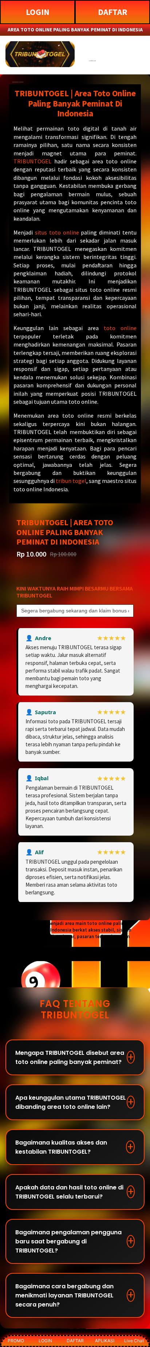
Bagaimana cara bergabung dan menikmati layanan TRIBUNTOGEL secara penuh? (64, 1295)
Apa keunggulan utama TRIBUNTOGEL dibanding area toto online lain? (70, 1102)
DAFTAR (112, 12)
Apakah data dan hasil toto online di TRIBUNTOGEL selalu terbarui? (69, 1192)
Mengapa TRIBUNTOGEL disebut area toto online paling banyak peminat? (69, 1057)
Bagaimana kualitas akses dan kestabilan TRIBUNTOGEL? (61, 1147)
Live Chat (134, 1340)
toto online (120, 328)
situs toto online (57, 232)
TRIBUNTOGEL (32, 161)
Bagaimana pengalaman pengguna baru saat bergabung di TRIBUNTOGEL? (68, 1241)
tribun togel (71, 480)
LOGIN (38, 12)
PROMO (16, 1340)
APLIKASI (104, 1340)
